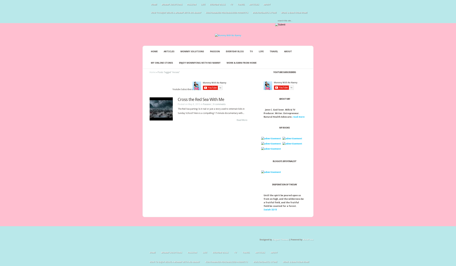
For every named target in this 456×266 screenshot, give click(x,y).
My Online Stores (162, 62)
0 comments (219, 104)
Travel (241, 4)
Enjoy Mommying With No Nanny (200, 62)
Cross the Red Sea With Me (201, 99)
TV (231, 4)
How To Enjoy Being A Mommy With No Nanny (176, 13)
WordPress (308, 239)
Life (203, 4)
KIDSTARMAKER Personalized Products (227, 13)
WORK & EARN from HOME (294, 13)
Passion (191, 4)
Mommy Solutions (172, 4)
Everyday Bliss (218, 4)
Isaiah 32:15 (270, 209)
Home (154, 4)
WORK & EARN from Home (241, 62)
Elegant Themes (280, 239)
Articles (254, 4)
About (267, 4)
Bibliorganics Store (264, 13)
